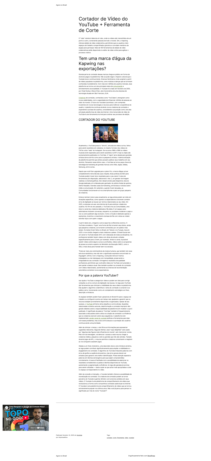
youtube (131, 438)
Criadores (82, 98)
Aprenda (79, 435)
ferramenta (120, 438)
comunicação (117, 86)
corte (114, 438)
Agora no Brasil (61, 5)
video (126, 438)
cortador (109, 438)
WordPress (151, 456)
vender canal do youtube (97, 318)
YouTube (89, 304)
